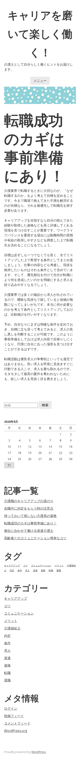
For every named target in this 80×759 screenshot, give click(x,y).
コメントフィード (17, 723)
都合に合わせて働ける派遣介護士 (28, 530)
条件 (19, 570)
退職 (58, 570)
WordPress (38, 752)
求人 (27, 570)
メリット (59, 565)
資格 (43, 570)
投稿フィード (14, 716)
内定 (12, 570)
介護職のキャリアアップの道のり (28, 501)
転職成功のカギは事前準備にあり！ (30, 523)
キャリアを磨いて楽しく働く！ (40, 33)
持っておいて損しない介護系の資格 (30, 515)
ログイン (10, 708)
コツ (25, 565)
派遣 (35, 570)
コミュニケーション (41, 565)
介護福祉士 (12, 628)
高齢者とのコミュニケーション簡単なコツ (35, 538)
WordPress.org (15, 730)
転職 (51, 570)
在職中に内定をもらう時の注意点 (28, 508)
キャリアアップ (12, 565)
